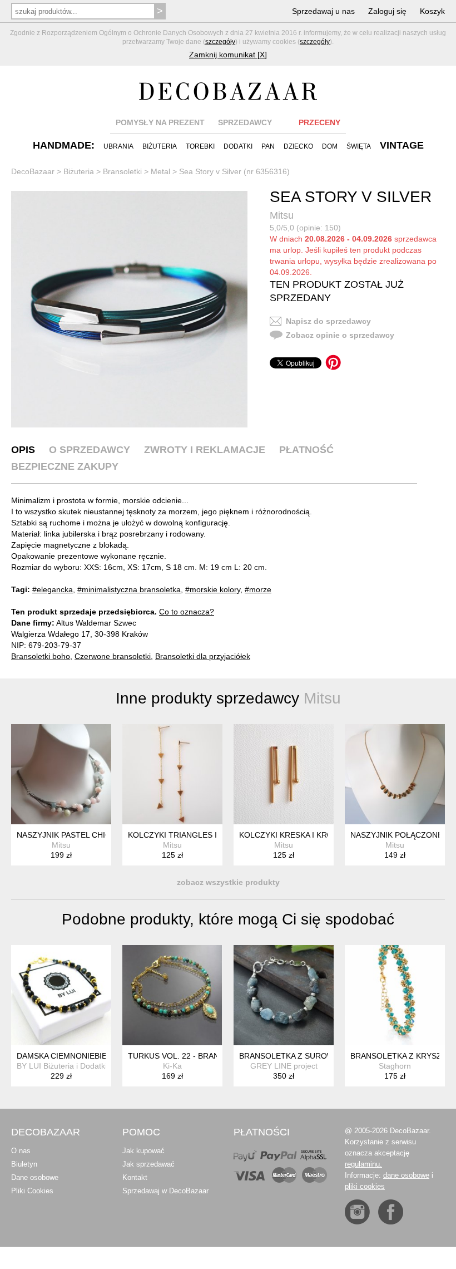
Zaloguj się (387, 11)
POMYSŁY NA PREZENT (160, 122)
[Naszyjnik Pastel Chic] (61, 774)
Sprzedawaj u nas (323, 11)
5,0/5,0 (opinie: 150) (305, 227)
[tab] (23, 449)
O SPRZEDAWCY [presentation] (89, 449)
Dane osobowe (34, 1177)
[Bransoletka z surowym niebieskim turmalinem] (284, 995)
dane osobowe (406, 1175)
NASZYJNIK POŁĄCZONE (396, 834)
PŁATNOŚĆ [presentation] (306, 449)
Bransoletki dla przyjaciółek (202, 656)
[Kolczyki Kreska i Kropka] (284, 774)
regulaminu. (363, 1164)
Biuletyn (24, 1164)
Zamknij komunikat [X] (228, 54)
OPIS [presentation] (23, 449)
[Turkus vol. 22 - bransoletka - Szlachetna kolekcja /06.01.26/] (172, 995)
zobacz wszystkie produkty (228, 882)
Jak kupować (143, 1151)
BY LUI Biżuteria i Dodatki (62, 1065)
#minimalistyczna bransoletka (129, 589)
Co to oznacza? (186, 611)
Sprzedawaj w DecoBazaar (165, 1191)
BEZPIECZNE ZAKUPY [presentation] (64, 466)
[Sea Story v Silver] (129, 309)
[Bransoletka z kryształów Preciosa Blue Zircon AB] (395, 995)
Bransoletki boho (40, 656)
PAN (268, 146)
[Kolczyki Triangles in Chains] (172, 774)
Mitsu (282, 215)
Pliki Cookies (32, 1191)
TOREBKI (200, 146)
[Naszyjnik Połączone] (395, 774)
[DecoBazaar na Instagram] (357, 1211)
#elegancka (52, 589)
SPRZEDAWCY (245, 122)
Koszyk (432, 11)
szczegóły (220, 42)
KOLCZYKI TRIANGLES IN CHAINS (191, 834)
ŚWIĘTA (358, 146)
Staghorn (395, 1065)
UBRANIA (118, 146)
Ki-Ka (172, 1065)
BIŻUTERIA (159, 146)
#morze (258, 589)
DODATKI (238, 146)
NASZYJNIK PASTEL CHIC (64, 834)
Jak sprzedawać (148, 1164)
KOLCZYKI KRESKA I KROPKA (293, 834)
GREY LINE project (284, 1065)
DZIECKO (298, 146)
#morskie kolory (212, 589)
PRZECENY (319, 122)
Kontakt (134, 1177)
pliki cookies (365, 1186)
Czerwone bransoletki (113, 656)
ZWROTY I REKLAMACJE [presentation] (204, 449)
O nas (21, 1151)
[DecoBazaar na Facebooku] (390, 1211)
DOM (330, 146)
